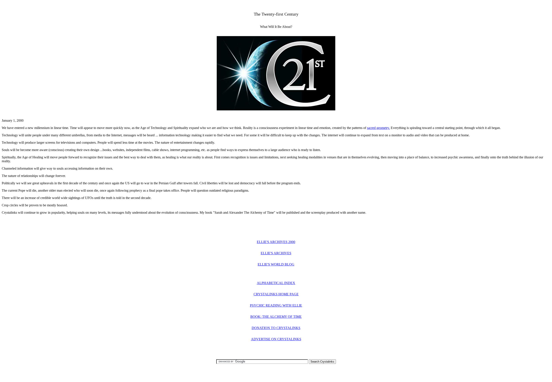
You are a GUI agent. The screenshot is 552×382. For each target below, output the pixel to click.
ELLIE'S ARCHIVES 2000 (276, 242)
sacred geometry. (378, 128)
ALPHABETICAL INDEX (276, 283)
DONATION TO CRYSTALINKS (276, 328)
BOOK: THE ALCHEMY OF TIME (276, 316)
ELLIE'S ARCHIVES (276, 253)
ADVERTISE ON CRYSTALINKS (276, 339)
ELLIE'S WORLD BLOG (276, 264)
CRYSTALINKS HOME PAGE (276, 294)
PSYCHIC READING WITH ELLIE (276, 305)
